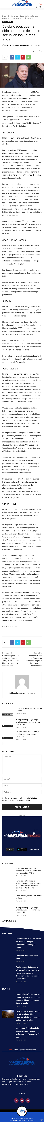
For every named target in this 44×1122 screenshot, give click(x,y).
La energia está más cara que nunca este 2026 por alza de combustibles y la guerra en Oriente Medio (28, 998)
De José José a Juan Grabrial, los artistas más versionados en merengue (28, 734)
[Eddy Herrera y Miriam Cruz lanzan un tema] (8, 711)
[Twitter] (17, 57)
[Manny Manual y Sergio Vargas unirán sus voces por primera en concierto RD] (8, 723)
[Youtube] (22, 1100)
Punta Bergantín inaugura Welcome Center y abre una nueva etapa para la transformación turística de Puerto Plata (28, 973)
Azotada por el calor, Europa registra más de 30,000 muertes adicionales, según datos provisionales (28, 1015)
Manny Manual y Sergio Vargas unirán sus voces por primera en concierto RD (28, 722)
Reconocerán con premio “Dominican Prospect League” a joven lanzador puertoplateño (34, 661)
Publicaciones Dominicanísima (18, 45)
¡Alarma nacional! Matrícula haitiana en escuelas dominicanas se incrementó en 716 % (28, 870)
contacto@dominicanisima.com (24, 1050)
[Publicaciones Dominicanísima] (3, 45)
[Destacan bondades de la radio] (8, 958)
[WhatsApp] (28, 57)
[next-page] (7, 743)
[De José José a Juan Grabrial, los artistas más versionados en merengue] (8, 735)
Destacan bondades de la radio (27, 957)
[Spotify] (27, 1100)
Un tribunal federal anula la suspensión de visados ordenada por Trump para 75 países (28, 1032)
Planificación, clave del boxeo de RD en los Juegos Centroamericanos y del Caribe (28, 943)
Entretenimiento (13, 16)
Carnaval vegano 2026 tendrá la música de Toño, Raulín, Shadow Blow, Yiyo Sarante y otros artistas (10, 661)
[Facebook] (12, 57)
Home (4, 16)
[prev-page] (3, 743)
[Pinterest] (23, 57)
